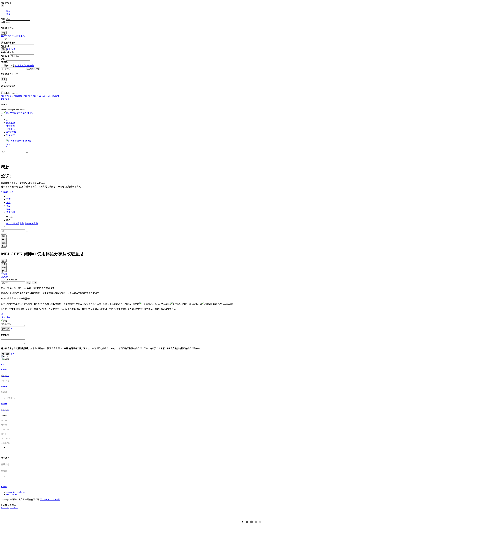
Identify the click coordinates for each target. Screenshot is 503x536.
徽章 (8, 209)
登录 (4, 33)
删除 (4, 243)
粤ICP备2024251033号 (50, 499)
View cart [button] (5, 507)
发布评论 (5, 329)
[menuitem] (8, 93)
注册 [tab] (8, 14)
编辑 (4, 236)
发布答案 (5, 354)
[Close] (2, 91)
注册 (4, 79)
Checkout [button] (14, 507)
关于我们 (10, 212)
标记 (4, 246)
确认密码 (5, 62)
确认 (4, 49)
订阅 (34, 283)
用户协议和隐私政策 (24, 65)
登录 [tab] (8, 11)
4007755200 (11, 494)
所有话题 (10, 223)
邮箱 (3, 19)
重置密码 (20, 36)
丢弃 (12, 329)
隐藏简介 (5, 192)
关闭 (4, 239)
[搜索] (27, 152)
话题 (8, 199)
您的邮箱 (5, 46)
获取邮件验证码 (33, 69)
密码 (3, 22)
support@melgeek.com (15, 492)
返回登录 (11, 49)
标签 (8, 206)
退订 (28, 283)
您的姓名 (5, 56)
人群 (8, 202)
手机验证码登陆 (8, 36)
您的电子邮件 (7, 52)
